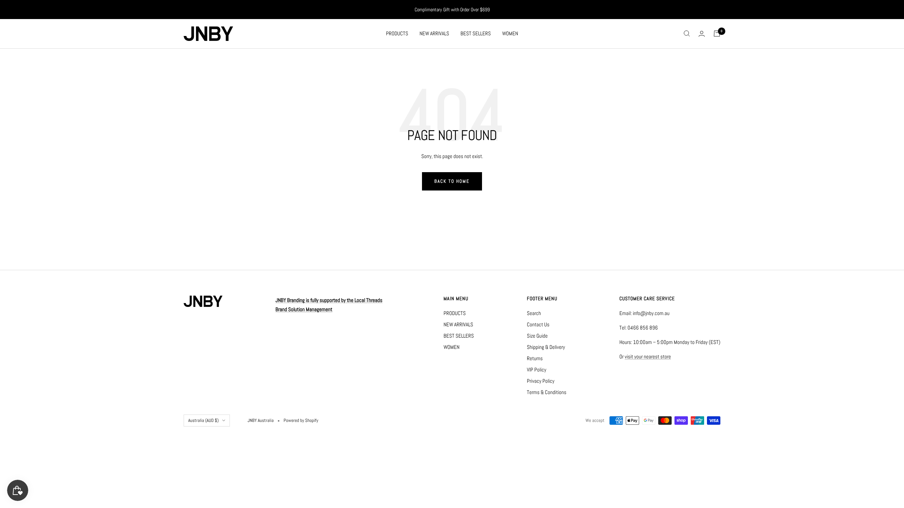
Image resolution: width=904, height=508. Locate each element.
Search (534, 313)
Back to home (452, 181)
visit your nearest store (648, 356)
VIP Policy (536, 369)
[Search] (687, 33)
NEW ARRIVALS (434, 33)
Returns (535, 358)
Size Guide (537, 335)
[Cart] (716, 33)
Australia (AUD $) (203, 420)
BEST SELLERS (475, 33)
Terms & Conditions (546, 392)
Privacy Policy (540, 380)
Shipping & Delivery (546, 347)
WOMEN (510, 33)
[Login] (701, 34)
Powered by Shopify (301, 420)
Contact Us (538, 324)
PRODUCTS (397, 33)
